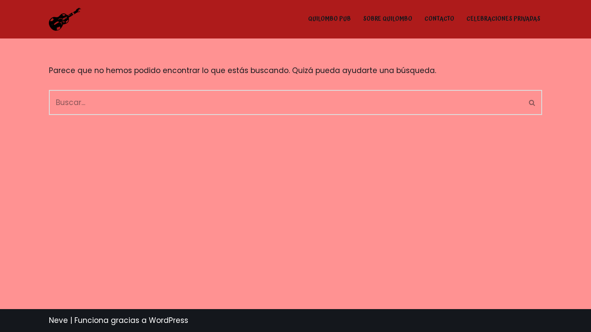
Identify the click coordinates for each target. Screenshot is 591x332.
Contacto (439, 19)
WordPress (168, 320)
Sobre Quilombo (387, 19)
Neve (58, 320)
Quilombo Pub (329, 19)
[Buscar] (532, 102)
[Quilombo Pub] (65, 19)
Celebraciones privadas (503, 19)
